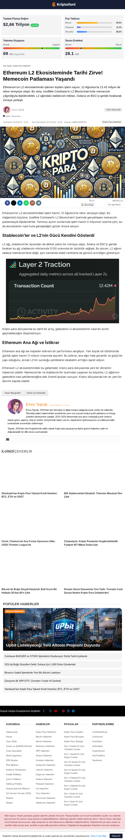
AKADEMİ (9, 43)
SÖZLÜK (9, 50)
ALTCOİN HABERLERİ (15, 37)
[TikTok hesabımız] (48, 835)
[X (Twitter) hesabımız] (19, 835)
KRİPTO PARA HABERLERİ (17, 25)
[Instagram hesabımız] (29, 835)
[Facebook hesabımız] (10, 835)
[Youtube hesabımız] (38, 835)
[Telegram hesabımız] (77, 835)
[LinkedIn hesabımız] (67, 835)
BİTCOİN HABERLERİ (15, 31)
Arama (94, 15)
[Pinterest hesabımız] (58, 835)
